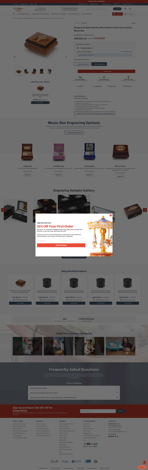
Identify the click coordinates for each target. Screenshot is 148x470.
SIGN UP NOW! (61, 245)
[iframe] (142, 467)
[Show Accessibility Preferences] (144, 462)
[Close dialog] (111, 215)
